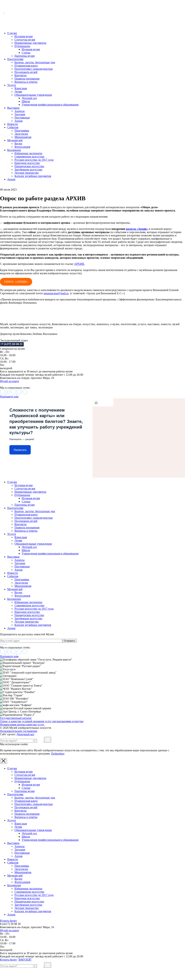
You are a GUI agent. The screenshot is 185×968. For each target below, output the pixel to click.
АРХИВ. (79, 263)
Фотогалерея (22, 146)
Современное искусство (29, 156)
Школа (26, 101)
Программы (21, 130)
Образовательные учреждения (33, 94)
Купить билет (8, 920)
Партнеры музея (24, 55)
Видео (18, 143)
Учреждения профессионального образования (50, 104)
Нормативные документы (30, 42)
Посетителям (15, 59)
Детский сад (29, 98)
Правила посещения (26, 78)
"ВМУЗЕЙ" (25, 959)
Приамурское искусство (29, 166)
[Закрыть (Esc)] (47, 740)
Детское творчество (26, 172)
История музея (23, 36)
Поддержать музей (25, 72)
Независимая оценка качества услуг (22, 724)
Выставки (13, 107)
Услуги (11, 85)
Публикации (22, 46)
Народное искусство (27, 163)
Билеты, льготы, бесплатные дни (34, 62)
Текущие (19, 114)
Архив (18, 120)
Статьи (26, 52)
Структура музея (24, 39)
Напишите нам (9, 396)
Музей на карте (9, 381)
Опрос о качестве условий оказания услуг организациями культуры (41, 721)
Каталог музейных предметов (32, 176)
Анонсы (19, 111)
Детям (18, 91)
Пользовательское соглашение (18, 731)
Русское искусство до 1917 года (33, 159)
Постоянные (22, 117)
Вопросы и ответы (25, 81)
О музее (12, 33)
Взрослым (20, 88)
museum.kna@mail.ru (56, 293)
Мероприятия (22, 137)
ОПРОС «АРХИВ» (16, 281)
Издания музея (31, 49)
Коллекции (14, 150)
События (12, 127)
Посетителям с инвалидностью (33, 68)
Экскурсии (21, 133)
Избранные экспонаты (28, 153)
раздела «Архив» (137, 228)
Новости (12, 124)
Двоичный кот (25, 734)
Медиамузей (15, 140)
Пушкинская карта (26, 65)
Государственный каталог (16, 718)
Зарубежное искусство (28, 169)
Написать (20, 449)
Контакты (20, 75)
